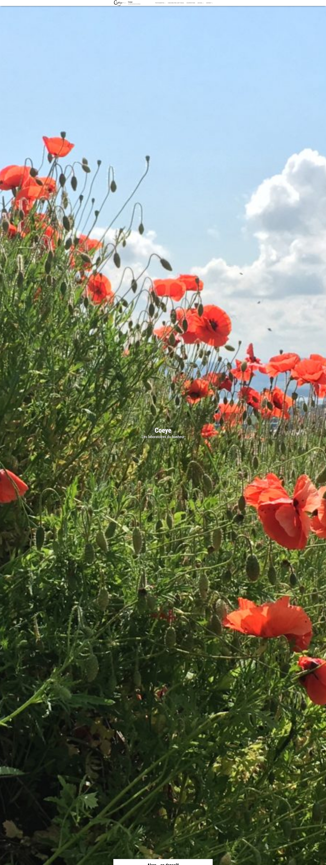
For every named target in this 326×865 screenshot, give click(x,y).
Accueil (200, 3)
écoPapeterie (191, 3)
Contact (209, 3)
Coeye (130, 2)
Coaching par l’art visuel (176, 3)
